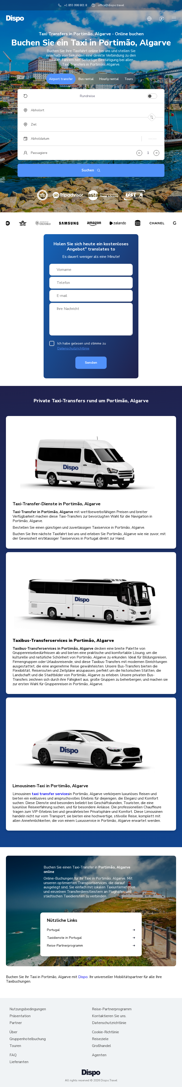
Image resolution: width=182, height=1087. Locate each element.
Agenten (99, 1055)
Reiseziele (100, 1039)
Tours (128, 79)
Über (13, 1032)
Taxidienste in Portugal (64, 937)
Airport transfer (61, 79)
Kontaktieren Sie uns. (109, 1016)
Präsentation (20, 1016)
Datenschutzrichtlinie (73, 348)
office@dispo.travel (111, 5)
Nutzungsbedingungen (27, 1009)
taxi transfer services (50, 794)
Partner (15, 1023)
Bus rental (86, 79)
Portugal (53, 930)
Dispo (83, 977)
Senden (91, 362)
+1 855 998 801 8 (75, 5)
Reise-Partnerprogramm (65, 945)
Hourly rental (109, 79)
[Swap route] (151, 117)
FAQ (13, 1055)
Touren (15, 1046)
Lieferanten (18, 1062)
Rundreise (87, 96)
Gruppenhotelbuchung (27, 1039)
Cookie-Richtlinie (105, 1032)
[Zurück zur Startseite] (15, 18)
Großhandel (101, 1046)
